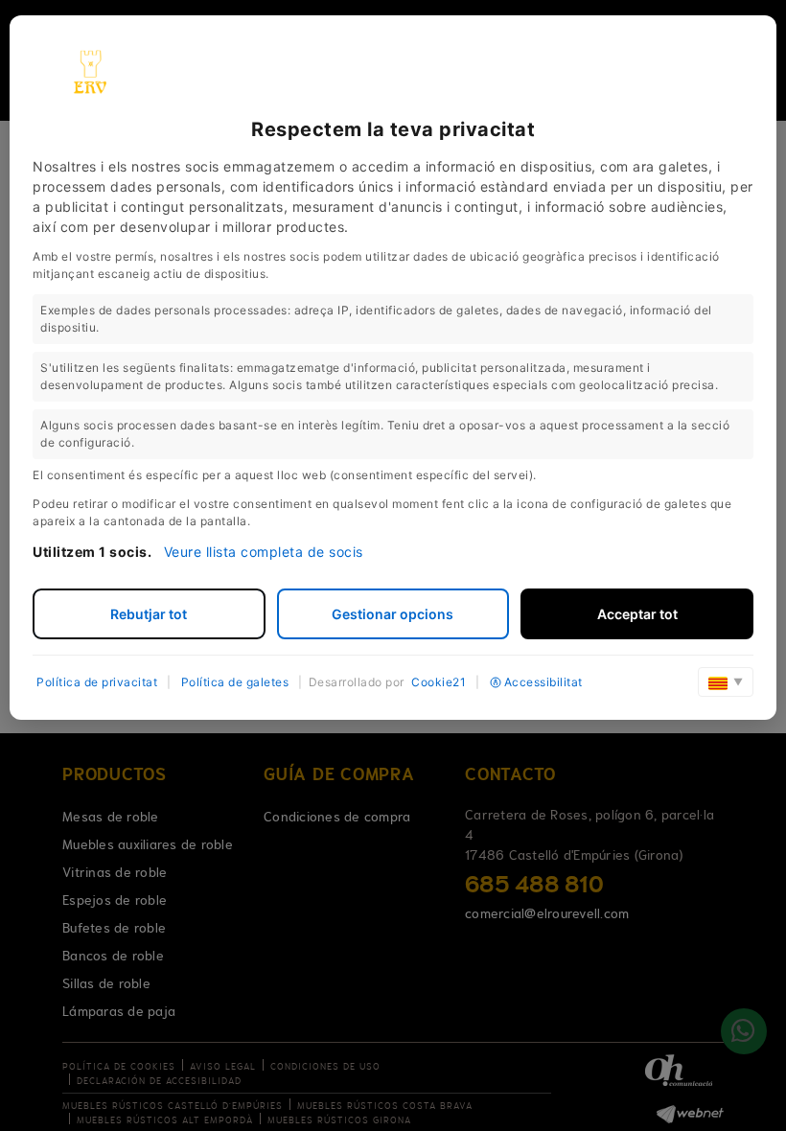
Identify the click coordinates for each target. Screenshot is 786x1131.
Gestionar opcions (392, 614)
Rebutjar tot (148, 614)
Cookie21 (438, 682)
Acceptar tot (637, 614)
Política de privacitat (96, 682)
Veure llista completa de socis (263, 551)
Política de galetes (235, 682)
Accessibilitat (543, 682)
